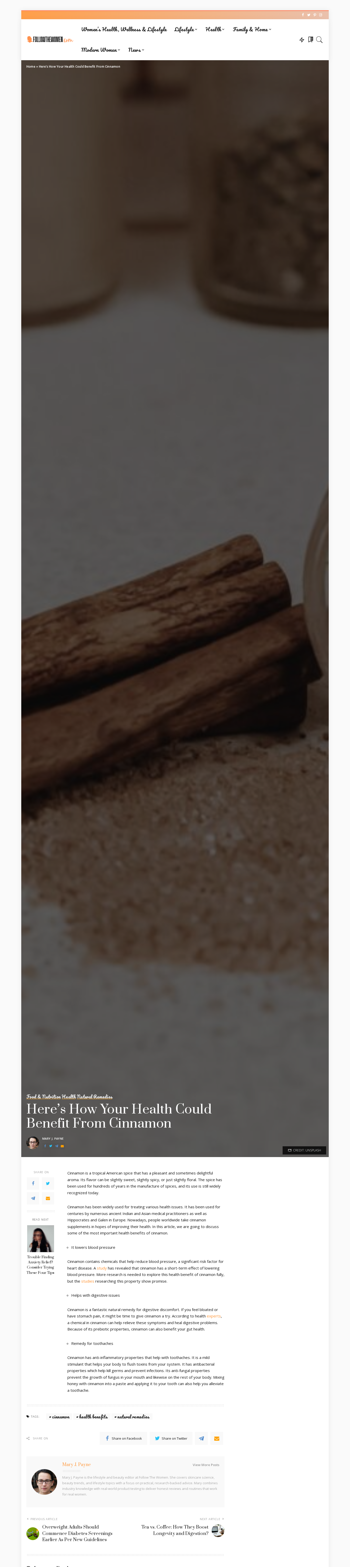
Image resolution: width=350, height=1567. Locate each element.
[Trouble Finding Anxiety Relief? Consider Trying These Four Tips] (40, 1238)
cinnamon (60, 1416)
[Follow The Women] (50, 39)
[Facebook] (33, 1183)
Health (69, 1097)
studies (87, 1281)
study (102, 1268)
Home (30, 66)
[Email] (48, 1198)
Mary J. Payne (53, 1138)
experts (214, 1315)
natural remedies (133, 1416)
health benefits (93, 1416)
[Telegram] (33, 1198)
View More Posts (206, 1464)
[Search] (319, 39)
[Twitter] (48, 1183)
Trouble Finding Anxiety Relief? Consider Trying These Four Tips (40, 1265)
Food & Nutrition (43, 1097)
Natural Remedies (94, 1097)
